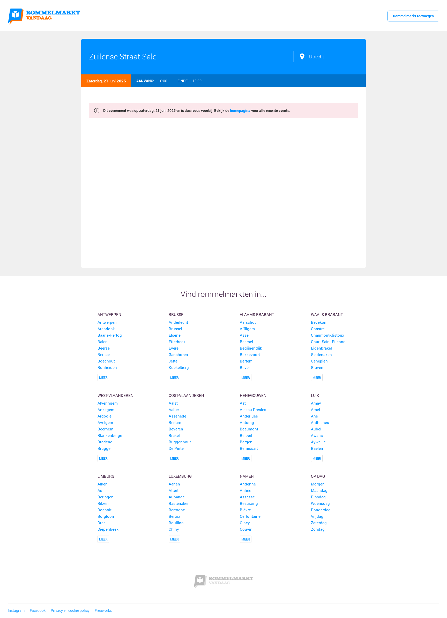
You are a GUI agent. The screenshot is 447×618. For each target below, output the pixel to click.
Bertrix (174, 516)
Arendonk (106, 328)
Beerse (104, 348)
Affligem (247, 328)
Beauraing (249, 503)
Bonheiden (107, 367)
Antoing (247, 422)
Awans (317, 435)
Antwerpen (109, 314)
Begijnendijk (251, 348)
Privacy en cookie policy (70, 610)
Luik (315, 395)
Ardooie (104, 416)
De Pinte (176, 448)
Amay (316, 403)
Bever (245, 367)
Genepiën (319, 361)
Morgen (318, 483)
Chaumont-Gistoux (327, 335)
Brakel (174, 435)
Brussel (177, 314)
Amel (315, 409)
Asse (244, 335)
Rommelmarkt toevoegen (413, 15)
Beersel (246, 341)
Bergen (246, 441)
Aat (243, 403)
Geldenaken (321, 354)
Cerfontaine (250, 516)
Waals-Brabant (327, 314)
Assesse (247, 496)
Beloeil (246, 435)
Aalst (173, 403)
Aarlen (174, 483)
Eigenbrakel (321, 348)
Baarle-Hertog (110, 335)
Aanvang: (145, 81)
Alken (103, 483)
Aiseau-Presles (253, 409)
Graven (317, 367)
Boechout (106, 361)
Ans (314, 416)
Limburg (106, 476)
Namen (247, 476)
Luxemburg (180, 476)
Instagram (16, 610)
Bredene (105, 441)
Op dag (318, 476)
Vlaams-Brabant (257, 314)
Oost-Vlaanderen (186, 395)
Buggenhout (180, 441)
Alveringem (108, 403)
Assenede (177, 416)
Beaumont (249, 428)
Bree (102, 522)
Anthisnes (320, 422)
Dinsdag (318, 496)
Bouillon (176, 522)
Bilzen (103, 503)
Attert (173, 490)
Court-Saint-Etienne (328, 341)
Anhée (245, 490)
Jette (173, 361)
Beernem (105, 428)
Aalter (174, 409)
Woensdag (320, 503)
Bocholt (104, 509)
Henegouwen (253, 395)
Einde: (183, 81)
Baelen (317, 448)
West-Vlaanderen (115, 395)
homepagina (240, 110)
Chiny (174, 529)
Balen (103, 341)
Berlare (175, 422)
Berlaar (104, 354)
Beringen (106, 496)
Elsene (175, 335)
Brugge (104, 448)
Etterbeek (177, 341)
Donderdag (321, 509)
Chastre (318, 328)
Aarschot (248, 322)
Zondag (318, 529)
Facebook (38, 610)
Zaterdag (319, 522)
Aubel (316, 428)
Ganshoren (178, 354)
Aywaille (318, 441)
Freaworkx (103, 610)
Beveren (176, 428)
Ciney (245, 522)
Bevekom (319, 322)
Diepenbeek (108, 529)
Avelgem (105, 422)
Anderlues (249, 416)
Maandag (319, 490)
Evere (173, 348)
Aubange (177, 496)
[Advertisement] (223, 193)
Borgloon (106, 516)
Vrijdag (317, 516)
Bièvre (245, 509)
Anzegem (106, 409)
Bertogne (177, 509)
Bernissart (249, 448)
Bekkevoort (250, 354)
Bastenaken (179, 503)
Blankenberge (110, 435)
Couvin (246, 529)
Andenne (248, 483)
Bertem (246, 361)
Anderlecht (178, 322)
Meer (103, 377)
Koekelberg (179, 367)
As (100, 490)
